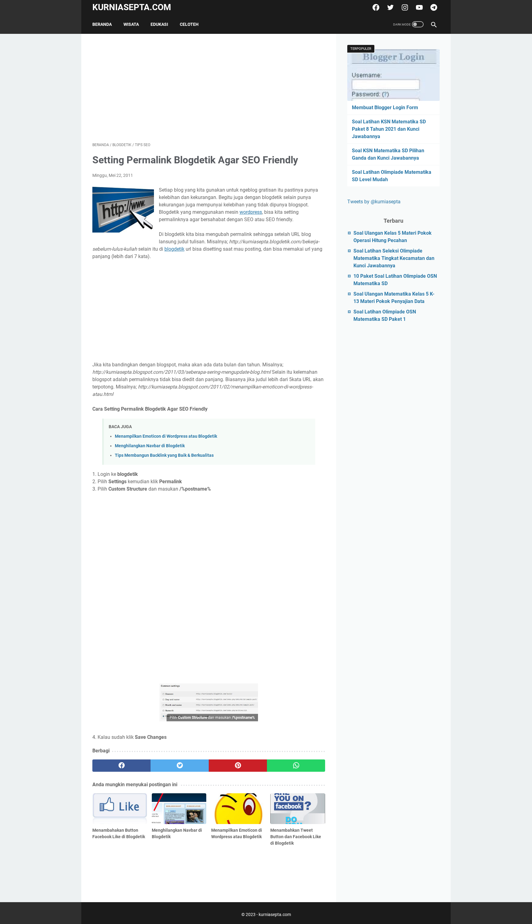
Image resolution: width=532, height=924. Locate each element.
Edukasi (159, 24)
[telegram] (433, 7)
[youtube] (418, 7)
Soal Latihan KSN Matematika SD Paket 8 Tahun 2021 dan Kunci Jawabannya (389, 129)
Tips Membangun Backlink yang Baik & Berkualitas (164, 455)
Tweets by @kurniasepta (374, 202)
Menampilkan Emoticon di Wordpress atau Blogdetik (166, 436)
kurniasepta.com (131, 7)
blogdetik (174, 249)
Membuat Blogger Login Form (385, 107)
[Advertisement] (208, 88)
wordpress (251, 212)
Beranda (102, 24)
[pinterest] (238, 765)
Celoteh (189, 24)
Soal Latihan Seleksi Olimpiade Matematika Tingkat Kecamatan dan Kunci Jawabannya (393, 258)
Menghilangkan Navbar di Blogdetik (150, 445)
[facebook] (375, 7)
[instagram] (404, 7)
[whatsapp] (296, 765)
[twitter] (389, 7)
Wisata (131, 24)
